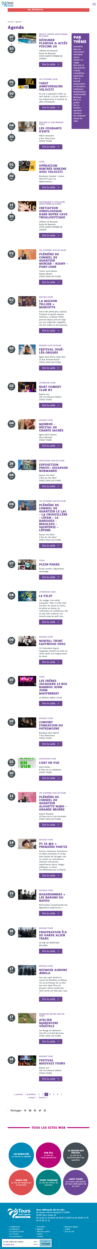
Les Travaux (14, 1234)
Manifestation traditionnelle (79, 93)
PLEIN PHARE (49, 564)
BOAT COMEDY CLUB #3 (50, 388)
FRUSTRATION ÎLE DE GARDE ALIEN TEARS (53, 935)
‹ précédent (30, 1094)
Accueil (10, 22)
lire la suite (48, 64)
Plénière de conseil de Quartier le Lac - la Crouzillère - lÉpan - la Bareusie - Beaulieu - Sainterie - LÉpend (53, 517)
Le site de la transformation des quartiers (75, 1155)
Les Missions (14, 1229)
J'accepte (46, 1243)
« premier (18, 1094)
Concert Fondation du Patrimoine (51, 725)
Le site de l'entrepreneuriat (48, 1155)
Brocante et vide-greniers (79, 66)
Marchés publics (43, 1231)
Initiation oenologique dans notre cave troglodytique (53, 212)
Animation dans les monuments (78, 49)
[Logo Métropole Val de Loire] (19, 1215)
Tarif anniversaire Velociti (51, 86)
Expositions (78, 76)
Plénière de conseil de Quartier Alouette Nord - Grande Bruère (53, 803)
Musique (77, 97)
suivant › (32, 1097)
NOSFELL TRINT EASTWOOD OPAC (52, 642)
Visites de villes (77, 119)
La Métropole (14, 1227)
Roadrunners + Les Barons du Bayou (52, 897)
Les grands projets (16, 1231)
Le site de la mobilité (21, 1155)
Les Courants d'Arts (50, 129)
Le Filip (45, 596)
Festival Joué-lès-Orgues (51, 351)
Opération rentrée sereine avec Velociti (52, 169)
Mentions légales (71, 1227)
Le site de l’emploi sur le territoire (21, 1182)
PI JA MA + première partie (53, 845)
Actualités (41, 1227)
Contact (40, 1236)
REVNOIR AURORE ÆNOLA (53, 971)
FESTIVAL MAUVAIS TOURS (52, 1061)
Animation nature (78, 55)
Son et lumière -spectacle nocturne (77, 109)
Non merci (35, 1243)
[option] (21, 1155)
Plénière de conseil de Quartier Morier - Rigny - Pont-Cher (53, 260)
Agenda (40, 1229)
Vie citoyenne (79, 115)
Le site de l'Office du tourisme (48, 1182)
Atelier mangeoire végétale (48, 1023)
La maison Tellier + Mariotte (48, 304)
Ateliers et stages (78, 61)
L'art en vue (49, 762)
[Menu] (93, 4)
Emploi (39, 1234)
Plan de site (69, 1231)
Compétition (78, 73)
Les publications (15, 1236)
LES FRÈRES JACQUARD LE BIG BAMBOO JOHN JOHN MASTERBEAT (53, 687)
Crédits (67, 1229)
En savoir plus (8, 1244)
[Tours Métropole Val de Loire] (7, 4)
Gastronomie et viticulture (79, 85)
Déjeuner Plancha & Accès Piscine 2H (53, 43)
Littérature (78, 89)
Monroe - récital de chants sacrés (51, 427)
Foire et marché (76, 79)
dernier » (43, 1097)
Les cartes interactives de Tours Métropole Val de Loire (75, 1182)
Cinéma (76, 70)
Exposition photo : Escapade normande (53, 468)
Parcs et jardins (77, 101)
